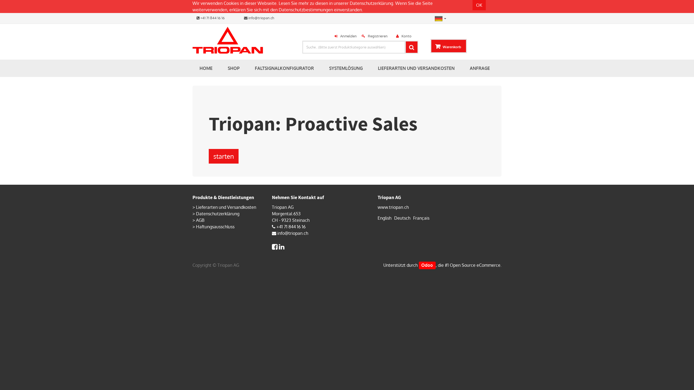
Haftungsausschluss (215, 226)
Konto (406, 36)
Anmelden (348, 36)
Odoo (427, 265)
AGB (200, 220)
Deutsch (402, 218)
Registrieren (378, 36)
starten (223, 156)
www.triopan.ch (393, 207)
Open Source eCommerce (475, 265)
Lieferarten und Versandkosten (226, 207)
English (384, 218)
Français (421, 218)
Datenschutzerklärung (371, 3)
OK (479, 5)
